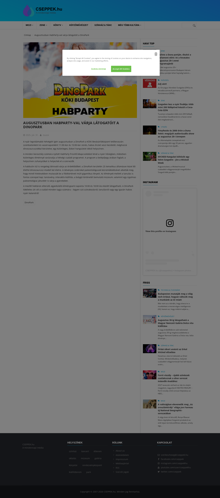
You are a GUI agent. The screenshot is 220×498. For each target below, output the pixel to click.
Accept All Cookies (121, 69)
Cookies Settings (98, 69)
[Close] (156, 54)
